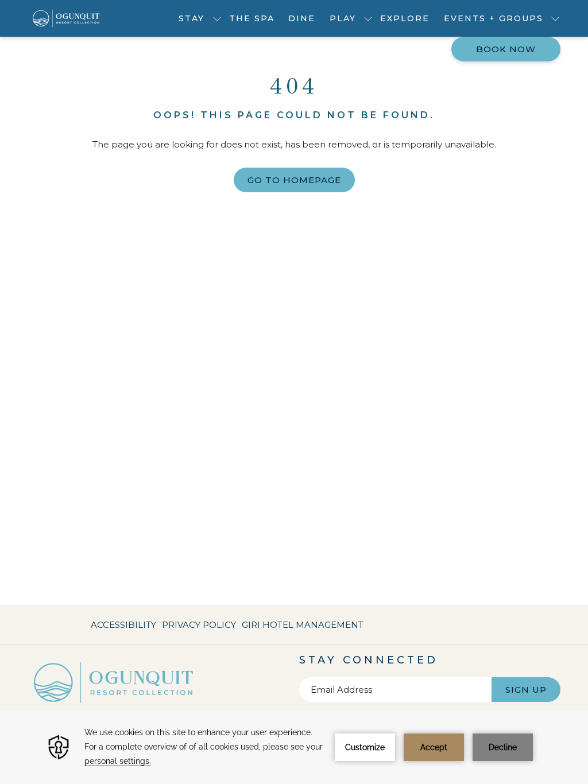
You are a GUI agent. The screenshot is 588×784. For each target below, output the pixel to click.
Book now (506, 49)
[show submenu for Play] (368, 18)
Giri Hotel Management (302, 627)
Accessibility (123, 624)
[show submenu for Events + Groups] (555, 18)
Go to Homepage (294, 179)
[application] (294, 747)
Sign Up (526, 689)
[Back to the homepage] (67, 18)
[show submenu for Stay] (217, 18)
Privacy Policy (199, 624)
